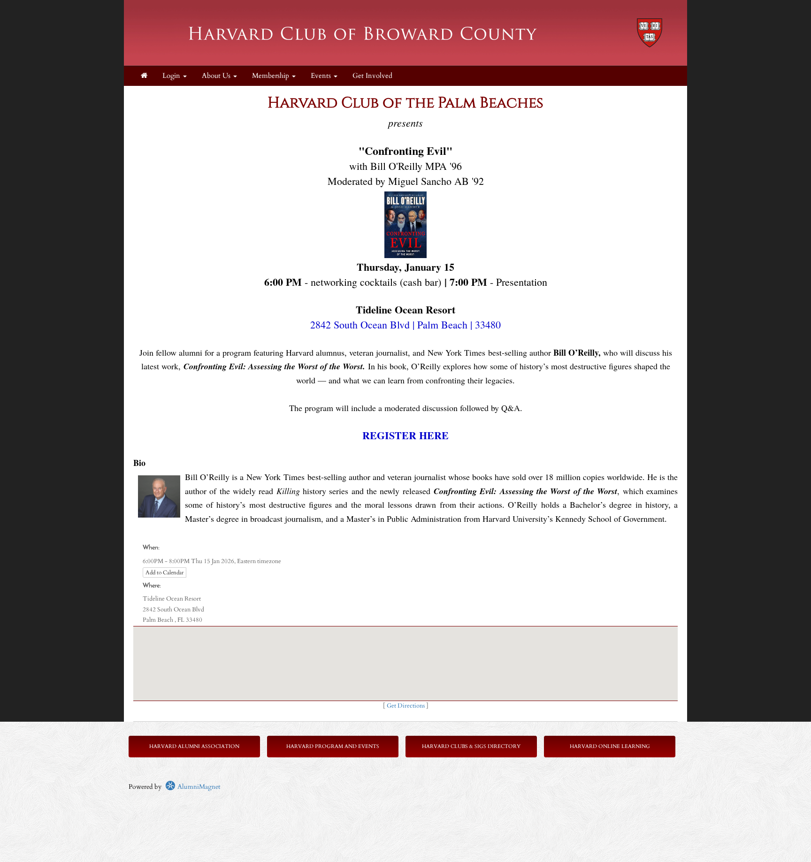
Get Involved (372, 76)
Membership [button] (271, 76)
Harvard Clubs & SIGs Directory (471, 746)
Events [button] (322, 76)
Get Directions (406, 706)
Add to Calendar (164, 572)
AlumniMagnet (198, 786)
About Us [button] (217, 76)
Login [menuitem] (172, 76)
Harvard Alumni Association (194, 746)
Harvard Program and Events (332, 746)
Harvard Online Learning (610, 746)
